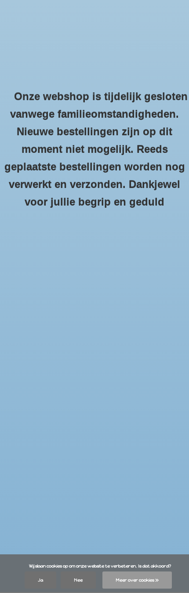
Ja (40, 580)
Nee (78, 580)
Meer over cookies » (137, 580)
